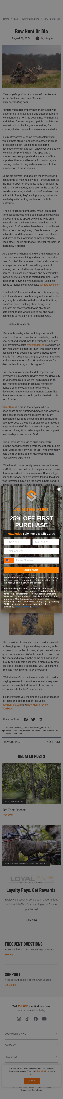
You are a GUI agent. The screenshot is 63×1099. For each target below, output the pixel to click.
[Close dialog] (59, 489)
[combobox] (9, 560)
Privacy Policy (22, 606)
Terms (35, 606)
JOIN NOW (31, 569)
